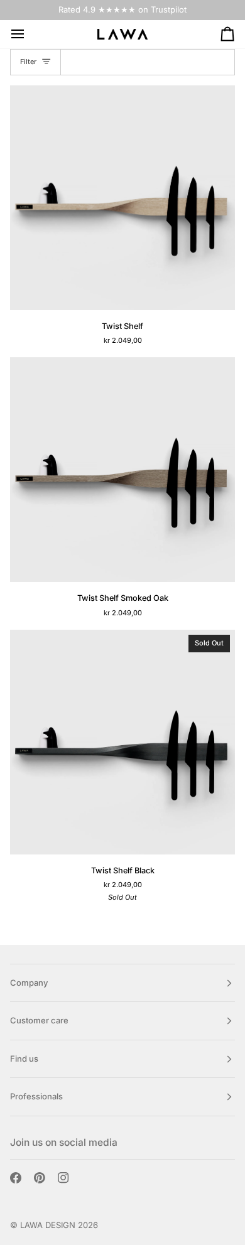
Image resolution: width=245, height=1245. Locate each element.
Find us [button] (24, 1059)
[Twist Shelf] (122, 197)
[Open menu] (29, 34)
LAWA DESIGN (47, 1225)
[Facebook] (15, 1177)
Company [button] (29, 983)
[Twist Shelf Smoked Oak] (122, 469)
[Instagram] (63, 1177)
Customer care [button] (39, 1020)
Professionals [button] (36, 1096)
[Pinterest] (39, 1177)
